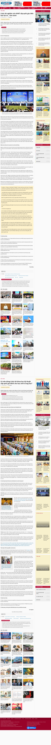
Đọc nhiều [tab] (43, 11)
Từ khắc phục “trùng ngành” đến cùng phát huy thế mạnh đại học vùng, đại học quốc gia (17, 665)
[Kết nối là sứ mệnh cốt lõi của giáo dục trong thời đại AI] (6, 694)
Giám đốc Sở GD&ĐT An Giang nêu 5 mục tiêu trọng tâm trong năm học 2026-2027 (5, 360)
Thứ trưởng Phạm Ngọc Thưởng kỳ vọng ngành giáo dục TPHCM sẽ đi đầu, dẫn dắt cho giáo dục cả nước (17, 349)
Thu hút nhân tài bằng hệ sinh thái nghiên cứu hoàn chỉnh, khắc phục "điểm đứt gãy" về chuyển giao (17, 688)
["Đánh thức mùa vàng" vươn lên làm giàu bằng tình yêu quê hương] (39, 133)
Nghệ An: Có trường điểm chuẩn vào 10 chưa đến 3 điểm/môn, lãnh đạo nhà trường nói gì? (14, 283)
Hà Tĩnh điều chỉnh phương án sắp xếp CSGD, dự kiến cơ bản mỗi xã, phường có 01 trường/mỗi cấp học (5, 372)
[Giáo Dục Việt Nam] (6, 4)
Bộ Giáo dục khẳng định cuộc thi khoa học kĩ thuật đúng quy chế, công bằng (6, 507)
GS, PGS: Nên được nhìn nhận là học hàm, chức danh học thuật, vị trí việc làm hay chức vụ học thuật (28, 700)
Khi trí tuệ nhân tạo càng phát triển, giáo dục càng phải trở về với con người (28, 676)
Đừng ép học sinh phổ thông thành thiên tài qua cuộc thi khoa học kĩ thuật (12, 398)
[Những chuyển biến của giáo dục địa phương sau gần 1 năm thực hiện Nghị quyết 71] (17, 671)
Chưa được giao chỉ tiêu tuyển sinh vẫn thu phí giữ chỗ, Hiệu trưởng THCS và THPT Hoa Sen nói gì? (46, 564)
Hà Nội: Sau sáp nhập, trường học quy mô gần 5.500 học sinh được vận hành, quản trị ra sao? (17, 360)
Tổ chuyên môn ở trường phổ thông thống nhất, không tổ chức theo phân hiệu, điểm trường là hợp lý (44, 24)
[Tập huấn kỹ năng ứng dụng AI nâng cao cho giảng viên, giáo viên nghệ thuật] (39, 524)
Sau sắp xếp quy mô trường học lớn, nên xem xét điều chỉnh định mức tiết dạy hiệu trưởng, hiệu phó (44, 29)
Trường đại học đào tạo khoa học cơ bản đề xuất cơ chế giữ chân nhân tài (6, 712)
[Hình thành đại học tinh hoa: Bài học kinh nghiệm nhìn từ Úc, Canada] (6, 660)
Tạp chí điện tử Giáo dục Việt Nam (17, 611)
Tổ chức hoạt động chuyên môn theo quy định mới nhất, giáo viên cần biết (12, 627)
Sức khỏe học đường (34, 8)
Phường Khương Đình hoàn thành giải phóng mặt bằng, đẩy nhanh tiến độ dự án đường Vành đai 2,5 (28, 349)
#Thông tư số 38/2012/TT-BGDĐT (21, 616)
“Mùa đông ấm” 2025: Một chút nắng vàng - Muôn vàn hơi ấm (46, 89)
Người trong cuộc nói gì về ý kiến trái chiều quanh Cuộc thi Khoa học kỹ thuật (13, 32)
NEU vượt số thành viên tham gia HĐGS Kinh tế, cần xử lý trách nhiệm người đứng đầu (46, 113)
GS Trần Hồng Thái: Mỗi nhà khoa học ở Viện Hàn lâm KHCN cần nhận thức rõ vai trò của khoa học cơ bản (17, 712)
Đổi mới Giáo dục (39, 511)
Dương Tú (28, 550)
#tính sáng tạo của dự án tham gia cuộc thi (11, 275)
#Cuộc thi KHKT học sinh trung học (10, 616)
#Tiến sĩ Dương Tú (16, 618)
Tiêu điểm (10, 8)
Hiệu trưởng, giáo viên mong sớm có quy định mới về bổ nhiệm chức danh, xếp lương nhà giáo (17, 336)
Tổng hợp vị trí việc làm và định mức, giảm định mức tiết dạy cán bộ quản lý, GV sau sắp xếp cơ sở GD (16, 623)
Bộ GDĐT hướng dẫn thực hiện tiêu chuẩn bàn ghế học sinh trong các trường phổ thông (46, 468)
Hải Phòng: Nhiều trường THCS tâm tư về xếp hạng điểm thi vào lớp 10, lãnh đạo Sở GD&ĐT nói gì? (28, 313)
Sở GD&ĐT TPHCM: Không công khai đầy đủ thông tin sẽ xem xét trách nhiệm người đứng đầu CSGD (17, 301)
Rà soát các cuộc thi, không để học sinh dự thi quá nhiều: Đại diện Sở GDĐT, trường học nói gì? (15, 284)
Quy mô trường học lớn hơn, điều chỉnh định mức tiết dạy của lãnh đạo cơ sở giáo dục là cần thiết (44, 39)
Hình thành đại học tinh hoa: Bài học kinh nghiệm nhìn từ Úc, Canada (5, 665)
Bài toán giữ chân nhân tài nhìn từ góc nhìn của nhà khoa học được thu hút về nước (5, 687)
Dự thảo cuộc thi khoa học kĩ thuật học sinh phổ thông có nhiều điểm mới (12, 624)
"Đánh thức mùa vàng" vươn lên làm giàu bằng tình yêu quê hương (39, 138)
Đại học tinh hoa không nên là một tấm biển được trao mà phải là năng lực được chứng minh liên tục (28, 654)
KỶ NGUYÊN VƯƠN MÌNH (40, 47)
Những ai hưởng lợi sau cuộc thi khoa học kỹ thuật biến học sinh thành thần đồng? (13, 31)
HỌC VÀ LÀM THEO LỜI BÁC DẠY (41, 71)
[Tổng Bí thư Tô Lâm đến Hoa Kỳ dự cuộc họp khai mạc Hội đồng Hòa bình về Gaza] (39, 61)
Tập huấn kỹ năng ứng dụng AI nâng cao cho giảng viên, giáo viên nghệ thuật (39, 528)
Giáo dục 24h (5, 8)
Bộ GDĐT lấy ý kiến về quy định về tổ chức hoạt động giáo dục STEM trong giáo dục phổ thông (39, 480)
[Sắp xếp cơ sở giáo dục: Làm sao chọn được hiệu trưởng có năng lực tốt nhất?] (6, 671)
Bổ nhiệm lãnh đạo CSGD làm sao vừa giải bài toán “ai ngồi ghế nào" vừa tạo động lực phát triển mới (17, 654)
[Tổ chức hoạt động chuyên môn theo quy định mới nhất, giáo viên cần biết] (46, 404)
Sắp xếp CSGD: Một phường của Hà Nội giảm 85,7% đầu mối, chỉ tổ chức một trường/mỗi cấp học (17, 324)
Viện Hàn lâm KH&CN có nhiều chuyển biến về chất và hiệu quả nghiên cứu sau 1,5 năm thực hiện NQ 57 (28, 688)
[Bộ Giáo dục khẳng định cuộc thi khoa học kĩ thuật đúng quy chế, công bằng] (6, 501)
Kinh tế (46, 8)
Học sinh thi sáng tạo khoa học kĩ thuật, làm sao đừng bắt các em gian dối (12, 399)
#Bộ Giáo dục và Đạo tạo (8, 618)
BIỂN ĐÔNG (38, 161)
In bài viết (4, 271)
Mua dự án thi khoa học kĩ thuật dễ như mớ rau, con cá (9, 395)
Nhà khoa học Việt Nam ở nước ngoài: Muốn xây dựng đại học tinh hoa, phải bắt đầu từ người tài (16, 642)
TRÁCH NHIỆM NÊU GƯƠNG (41, 96)
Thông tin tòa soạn (9, 0)
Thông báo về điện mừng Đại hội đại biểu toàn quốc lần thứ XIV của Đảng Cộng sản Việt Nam (46, 65)
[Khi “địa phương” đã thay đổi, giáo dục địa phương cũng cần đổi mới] (6, 648)
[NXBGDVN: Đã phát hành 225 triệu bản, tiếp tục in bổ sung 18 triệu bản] (42, 516)
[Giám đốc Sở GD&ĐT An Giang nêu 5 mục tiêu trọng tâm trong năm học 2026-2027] (6, 355)
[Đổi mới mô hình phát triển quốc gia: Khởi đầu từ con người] (28, 660)
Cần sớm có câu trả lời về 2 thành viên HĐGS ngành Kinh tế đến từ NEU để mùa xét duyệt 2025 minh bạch (43, 103)
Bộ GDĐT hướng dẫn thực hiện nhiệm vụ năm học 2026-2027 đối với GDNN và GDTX (39, 540)
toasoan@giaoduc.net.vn (47, 0)
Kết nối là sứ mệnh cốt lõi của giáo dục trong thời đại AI (5, 699)
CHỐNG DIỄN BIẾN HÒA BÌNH (40, 158)
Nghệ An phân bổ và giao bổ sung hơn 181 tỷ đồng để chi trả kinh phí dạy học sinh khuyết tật (17, 371)
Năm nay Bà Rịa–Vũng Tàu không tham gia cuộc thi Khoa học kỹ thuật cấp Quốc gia (14, 30)
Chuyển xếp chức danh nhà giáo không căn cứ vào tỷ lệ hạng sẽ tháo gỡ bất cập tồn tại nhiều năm (44, 34)
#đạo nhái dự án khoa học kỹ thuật (23, 275)
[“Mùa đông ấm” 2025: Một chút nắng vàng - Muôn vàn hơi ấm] (46, 84)
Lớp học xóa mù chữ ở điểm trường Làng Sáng (42, 129)
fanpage (31, 728)
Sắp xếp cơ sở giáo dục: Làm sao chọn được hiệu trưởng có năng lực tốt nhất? (6, 676)
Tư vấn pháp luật (39, 579)
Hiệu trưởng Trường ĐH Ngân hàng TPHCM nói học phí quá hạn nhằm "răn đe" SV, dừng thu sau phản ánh (5, 337)
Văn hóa (42, 8)
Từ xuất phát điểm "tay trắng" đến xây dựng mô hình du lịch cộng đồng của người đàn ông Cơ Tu (46, 139)
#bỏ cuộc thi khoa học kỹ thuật (9, 277)
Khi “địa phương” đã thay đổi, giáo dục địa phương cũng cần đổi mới (5, 653)
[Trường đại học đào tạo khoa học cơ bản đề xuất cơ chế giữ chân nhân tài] (6, 706)
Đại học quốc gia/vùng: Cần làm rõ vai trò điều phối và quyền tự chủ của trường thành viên (5, 641)
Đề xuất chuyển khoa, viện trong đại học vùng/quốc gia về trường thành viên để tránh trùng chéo (28, 641)
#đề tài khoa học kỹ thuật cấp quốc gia (25, 618)
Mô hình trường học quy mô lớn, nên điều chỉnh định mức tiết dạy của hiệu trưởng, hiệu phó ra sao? (39, 409)
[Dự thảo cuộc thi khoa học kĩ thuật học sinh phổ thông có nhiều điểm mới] (46, 392)
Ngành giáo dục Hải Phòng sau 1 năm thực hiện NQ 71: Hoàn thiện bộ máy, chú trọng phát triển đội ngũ (28, 325)
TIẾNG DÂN (38, 147)
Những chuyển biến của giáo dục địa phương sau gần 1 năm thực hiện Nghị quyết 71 (17, 676)
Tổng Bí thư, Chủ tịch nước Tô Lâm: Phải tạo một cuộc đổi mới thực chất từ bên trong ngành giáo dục (5, 313)
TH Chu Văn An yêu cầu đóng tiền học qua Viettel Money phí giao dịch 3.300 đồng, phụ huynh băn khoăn (28, 337)
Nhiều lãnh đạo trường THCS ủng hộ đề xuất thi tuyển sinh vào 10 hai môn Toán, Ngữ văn (28, 360)
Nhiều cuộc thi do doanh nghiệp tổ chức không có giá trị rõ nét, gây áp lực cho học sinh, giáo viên (15, 286)
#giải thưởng (21, 277)
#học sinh (16, 277)
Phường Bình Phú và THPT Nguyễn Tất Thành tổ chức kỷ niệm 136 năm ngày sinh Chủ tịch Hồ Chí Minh (39, 90)
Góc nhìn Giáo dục (40, 379)
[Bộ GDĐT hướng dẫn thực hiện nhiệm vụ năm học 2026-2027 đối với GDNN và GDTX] (39, 535)
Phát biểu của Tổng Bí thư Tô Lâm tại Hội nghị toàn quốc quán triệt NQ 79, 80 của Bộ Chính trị (43, 55)
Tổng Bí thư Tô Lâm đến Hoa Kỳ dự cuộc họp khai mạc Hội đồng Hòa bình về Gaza (39, 65)
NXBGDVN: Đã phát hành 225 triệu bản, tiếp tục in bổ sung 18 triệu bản (42, 519)
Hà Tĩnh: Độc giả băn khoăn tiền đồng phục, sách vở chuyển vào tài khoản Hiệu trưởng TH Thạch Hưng (17, 313)
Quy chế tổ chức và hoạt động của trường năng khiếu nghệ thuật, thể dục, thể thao (46, 540)
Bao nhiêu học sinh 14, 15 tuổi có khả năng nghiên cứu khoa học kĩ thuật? (12, 396)
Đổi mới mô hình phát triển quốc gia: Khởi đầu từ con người (28, 665)
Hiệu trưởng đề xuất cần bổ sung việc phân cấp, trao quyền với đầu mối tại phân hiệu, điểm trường (15, 282)
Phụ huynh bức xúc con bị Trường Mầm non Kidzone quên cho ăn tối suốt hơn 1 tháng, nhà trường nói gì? (28, 301)
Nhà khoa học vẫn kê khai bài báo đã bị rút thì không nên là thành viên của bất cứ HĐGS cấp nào (39, 114)
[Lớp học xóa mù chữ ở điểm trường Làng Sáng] (42, 126)
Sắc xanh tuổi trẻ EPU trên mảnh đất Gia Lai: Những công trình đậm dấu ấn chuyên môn (42, 79)
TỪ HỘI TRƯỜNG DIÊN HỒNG (40, 154)
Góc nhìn (14, 8)
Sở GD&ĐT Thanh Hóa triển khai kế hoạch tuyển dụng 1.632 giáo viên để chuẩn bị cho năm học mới (5, 349)
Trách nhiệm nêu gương (21, 8)
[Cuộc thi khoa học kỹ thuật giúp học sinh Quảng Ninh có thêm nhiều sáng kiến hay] (6, 560)
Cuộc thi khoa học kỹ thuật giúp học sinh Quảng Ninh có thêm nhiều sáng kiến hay (6, 566)
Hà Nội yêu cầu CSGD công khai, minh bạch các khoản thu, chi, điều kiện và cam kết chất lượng (5, 300)
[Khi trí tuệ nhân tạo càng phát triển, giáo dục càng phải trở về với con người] (28, 671)
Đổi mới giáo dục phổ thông (41, 450)
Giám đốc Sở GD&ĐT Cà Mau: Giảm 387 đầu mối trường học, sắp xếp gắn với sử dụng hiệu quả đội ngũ (6, 325)
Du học (29, 8)
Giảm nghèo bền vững (40, 120)
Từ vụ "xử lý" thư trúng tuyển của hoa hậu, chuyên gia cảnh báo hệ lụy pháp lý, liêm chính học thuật (17, 699)
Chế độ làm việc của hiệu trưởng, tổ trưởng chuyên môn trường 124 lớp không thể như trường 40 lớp (42, 387)
